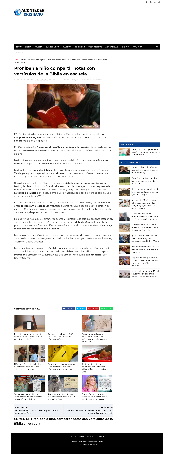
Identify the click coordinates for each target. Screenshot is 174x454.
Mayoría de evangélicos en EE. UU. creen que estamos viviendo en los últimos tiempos (144, 261)
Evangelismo (53, 47)
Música (19, 52)
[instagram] (150, 2)
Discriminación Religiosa (35, 60)
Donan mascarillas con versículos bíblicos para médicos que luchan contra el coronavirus (95, 338)
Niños (49, 60)
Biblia (28, 47)
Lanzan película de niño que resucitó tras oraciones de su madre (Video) (144, 170)
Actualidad (111, 47)
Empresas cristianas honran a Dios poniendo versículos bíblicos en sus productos (61, 366)
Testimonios (95, 47)
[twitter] (155, 2)
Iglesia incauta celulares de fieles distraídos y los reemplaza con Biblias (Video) (145, 238)
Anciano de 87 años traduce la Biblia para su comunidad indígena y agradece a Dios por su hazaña (145, 204)
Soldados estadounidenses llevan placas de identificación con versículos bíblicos (28, 397)
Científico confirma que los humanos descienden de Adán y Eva (144, 181)
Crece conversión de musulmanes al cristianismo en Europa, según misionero (144, 216)
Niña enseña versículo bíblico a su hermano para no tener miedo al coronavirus (28, 366)
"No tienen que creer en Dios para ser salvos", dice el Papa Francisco (145, 249)
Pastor (67, 47)
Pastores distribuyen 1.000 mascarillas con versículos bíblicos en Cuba (60, 336)
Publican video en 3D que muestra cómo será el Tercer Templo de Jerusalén (144, 227)
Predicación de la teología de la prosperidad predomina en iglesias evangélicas (145, 192)
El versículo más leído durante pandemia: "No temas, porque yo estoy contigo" (28, 336)
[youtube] (159, 2)
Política (137, 47)
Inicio (19, 47)
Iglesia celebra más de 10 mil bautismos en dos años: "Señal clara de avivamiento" (145, 274)
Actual (22, 60)
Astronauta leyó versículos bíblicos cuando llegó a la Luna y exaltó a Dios (62, 397)
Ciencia (125, 47)
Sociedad (80, 47)
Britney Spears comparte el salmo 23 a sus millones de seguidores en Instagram (95, 397)
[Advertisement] (110, 25)
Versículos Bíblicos (59, 60)
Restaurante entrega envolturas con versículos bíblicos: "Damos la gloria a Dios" (94, 368)
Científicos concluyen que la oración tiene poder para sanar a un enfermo (145, 152)
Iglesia (38, 47)
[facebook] (146, 2)
